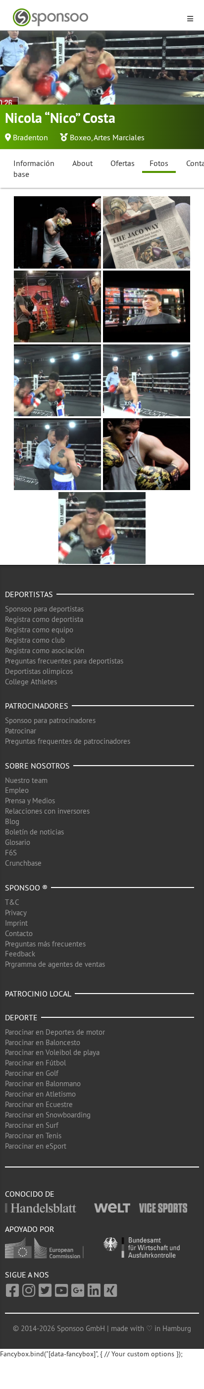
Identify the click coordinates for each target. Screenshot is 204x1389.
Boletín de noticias (34, 831)
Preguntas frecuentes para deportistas (64, 661)
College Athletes (31, 681)
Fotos (159, 163)
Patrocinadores (36, 706)
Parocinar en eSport (35, 1146)
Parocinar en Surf (31, 1125)
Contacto (19, 933)
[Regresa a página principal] (96, 17)
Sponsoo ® (26, 887)
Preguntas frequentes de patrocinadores (67, 741)
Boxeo (80, 137)
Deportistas (29, 594)
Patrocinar (20, 730)
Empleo (17, 790)
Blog (12, 821)
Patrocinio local (38, 994)
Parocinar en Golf (31, 1073)
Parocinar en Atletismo (40, 1094)
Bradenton (30, 137)
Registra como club (35, 640)
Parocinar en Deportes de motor (55, 1032)
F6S (11, 852)
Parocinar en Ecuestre (39, 1104)
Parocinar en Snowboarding (48, 1114)
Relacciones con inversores (47, 811)
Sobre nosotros (37, 766)
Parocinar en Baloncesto (42, 1042)
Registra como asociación (44, 650)
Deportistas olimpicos (39, 671)
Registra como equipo (39, 629)
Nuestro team (26, 780)
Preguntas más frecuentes (45, 943)
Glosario (17, 842)
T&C (12, 902)
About (82, 163)
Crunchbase (23, 863)
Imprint (16, 923)
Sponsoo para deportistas (44, 608)
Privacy (16, 912)
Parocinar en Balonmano (43, 1083)
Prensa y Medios (30, 800)
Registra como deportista (44, 619)
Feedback (20, 953)
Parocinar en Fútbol (35, 1062)
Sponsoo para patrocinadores (50, 720)
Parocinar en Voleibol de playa (52, 1052)
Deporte (21, 1017)
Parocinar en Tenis (33, 1135)
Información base (33, 168)
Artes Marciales (119, 137)
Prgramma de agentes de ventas (55, 964)
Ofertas (122, 163)
